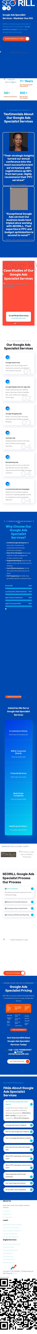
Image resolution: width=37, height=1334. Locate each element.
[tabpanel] (18, 302)
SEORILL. (16, 1273)
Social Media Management (18, 316)
